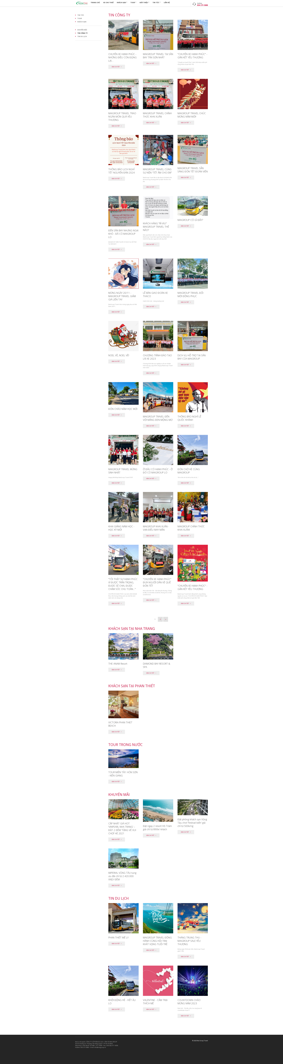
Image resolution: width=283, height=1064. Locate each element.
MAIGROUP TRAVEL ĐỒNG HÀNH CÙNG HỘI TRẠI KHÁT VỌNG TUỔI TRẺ (157, 941)
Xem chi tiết (116, 67)
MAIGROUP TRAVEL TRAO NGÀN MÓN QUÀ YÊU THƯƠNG (122, 116)
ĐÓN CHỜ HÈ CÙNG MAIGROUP (189, 470)
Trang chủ (95, 2)
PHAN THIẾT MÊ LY (118, 937)
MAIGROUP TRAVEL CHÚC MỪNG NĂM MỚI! (192, 115)
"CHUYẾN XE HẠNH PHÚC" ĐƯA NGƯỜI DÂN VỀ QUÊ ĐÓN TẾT (157, 582)
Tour (132, 2)
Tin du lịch (82, 36)
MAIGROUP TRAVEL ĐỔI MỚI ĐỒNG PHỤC (190, 294)
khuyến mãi (82, 30)
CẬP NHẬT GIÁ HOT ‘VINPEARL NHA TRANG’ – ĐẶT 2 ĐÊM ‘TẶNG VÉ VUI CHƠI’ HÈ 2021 (122, 828)
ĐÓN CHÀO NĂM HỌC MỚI (122, 408)
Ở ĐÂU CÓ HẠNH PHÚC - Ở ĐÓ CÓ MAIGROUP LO (158, 470)
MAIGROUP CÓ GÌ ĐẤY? (190, 220)
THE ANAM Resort (117, 663)
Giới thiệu (144, 2)
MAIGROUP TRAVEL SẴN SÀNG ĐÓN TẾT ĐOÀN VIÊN (193, 169)
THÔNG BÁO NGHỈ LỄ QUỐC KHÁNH (189, 418)
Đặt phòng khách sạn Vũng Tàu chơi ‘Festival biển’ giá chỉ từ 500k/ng (192, 823)
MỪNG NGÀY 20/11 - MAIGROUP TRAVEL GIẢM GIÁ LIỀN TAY (122, 296)
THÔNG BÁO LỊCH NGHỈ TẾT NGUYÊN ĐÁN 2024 (121, 171)
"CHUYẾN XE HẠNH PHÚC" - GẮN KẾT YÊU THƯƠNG (192, 55)
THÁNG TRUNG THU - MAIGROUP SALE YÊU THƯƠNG (189, 941)
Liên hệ (167, 2)
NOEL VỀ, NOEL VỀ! (118, 355)
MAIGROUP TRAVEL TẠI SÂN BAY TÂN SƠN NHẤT (158, 55)
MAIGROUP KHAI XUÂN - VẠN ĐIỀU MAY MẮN (156, 528)
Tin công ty (82, 33)
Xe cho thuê (108, 2)
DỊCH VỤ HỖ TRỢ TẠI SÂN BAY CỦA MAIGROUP (192, 357)
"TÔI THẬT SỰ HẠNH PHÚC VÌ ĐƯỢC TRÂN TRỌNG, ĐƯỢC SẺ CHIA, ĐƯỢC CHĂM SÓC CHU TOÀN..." (123, 584)
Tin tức (156, 2)
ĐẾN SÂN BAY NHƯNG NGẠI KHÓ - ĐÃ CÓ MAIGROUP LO (123, 234)
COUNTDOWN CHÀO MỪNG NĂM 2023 (189, 1001)
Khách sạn (121, 2)
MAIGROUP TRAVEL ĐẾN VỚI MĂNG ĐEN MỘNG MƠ (157, 418)
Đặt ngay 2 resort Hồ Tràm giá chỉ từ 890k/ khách (157, 827)
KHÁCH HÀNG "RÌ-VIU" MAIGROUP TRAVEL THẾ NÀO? (156, 227)
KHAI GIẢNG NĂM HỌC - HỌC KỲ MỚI (121, 528)
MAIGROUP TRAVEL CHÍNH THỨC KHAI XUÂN (157, 115)
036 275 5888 (202, 5)
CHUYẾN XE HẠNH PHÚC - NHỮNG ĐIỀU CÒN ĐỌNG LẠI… (122, 57)
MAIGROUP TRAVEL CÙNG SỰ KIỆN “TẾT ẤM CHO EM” (157, 171)
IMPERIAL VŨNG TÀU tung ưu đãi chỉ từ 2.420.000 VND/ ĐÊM (122, 876)
